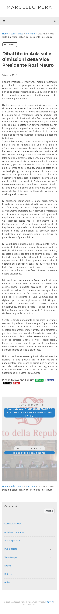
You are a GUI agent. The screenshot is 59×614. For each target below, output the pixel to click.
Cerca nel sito (11, 506)
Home (5, 33)
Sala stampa (17, 33)
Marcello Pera (29, 7)
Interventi (31, 33)
